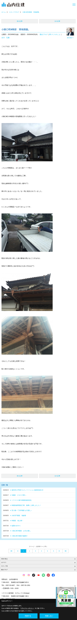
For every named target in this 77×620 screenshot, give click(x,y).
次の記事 (57, 21)
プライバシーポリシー (27, 608)
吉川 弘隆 (6, 37)
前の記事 (19, 21)
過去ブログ (44, 34)
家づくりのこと (54, 34)
